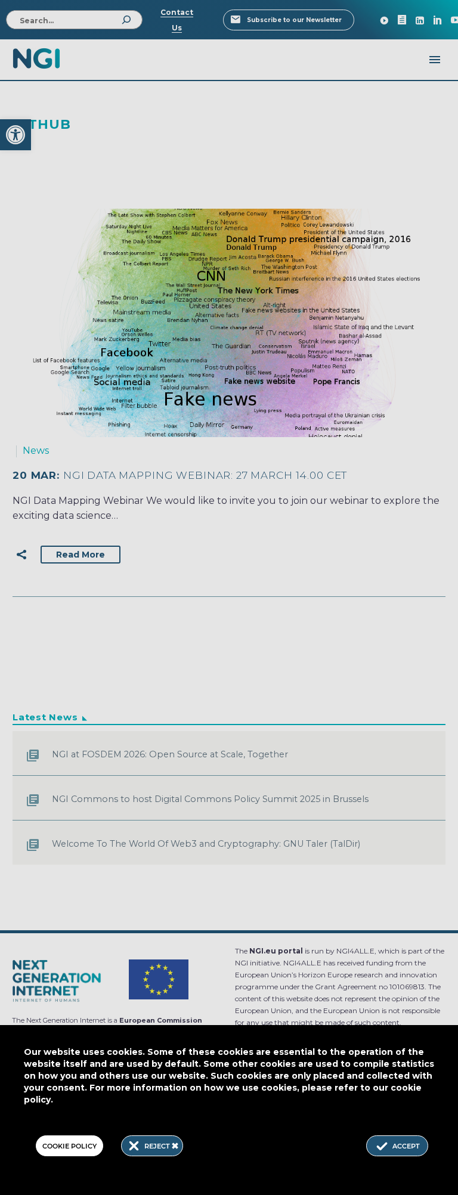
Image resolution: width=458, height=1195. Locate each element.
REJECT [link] (158, 1146)
